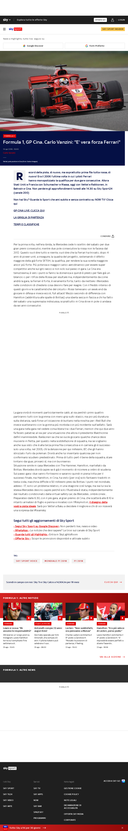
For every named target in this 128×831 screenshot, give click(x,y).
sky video (8, 800)
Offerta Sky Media (73, 814)
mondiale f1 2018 (56, 561)
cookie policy (71, 794)
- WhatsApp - (22, 530)
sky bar (38, 806)
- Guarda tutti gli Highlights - (31, 534)
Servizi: (37, 782)
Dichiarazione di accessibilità (72, 806)
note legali (70, 800)
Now (36, 800)
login (121, 20)
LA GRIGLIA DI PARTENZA (29, 217)
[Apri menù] (4, 29)
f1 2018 (78, 561)
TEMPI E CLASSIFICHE (26, 224)
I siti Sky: (7, 782)
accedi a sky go (112, 781)
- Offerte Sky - (22, 538)
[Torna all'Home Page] (15, 29)
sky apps (38, 794)
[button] (59, 828)
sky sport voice (26, 561)
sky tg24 (7, 794)
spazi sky (38, 812)
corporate (70, 820)
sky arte (7, 806)
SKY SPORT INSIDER (112, 29)
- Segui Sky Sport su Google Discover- (37, 526)
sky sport (8, 788)
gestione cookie (72, 788)
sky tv (37, 788)
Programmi (40, 818)
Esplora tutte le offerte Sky (32, 20)
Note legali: (69, 782)
